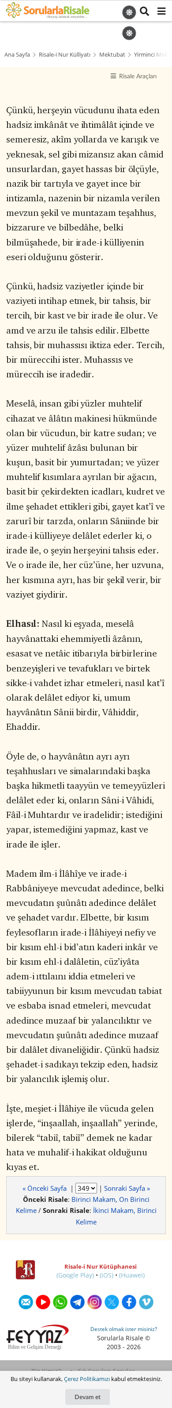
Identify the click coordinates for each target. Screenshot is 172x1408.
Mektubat (112, 54)
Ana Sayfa (17, 54)
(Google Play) (75, 1275)
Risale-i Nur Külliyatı (64, 54)
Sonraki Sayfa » (127, 1188)
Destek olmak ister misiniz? (123, 1329)
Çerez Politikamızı (87, 1379)
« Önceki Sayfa (45, 1188)
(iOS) (106, 1275)
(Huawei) (132, 1275)
